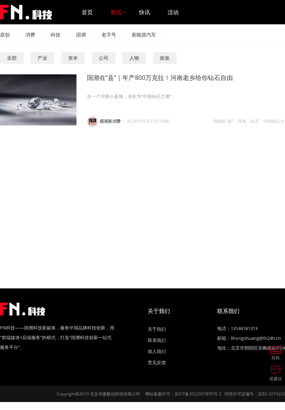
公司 (103, 58)
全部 (12, 58)
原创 (5, 34)
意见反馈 (157, 362)
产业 (42, 58)
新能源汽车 (144, 34)
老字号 (108, 34)
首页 (87, 12)
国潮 (81, 34)
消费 (30, 34)
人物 (134, 58)
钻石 (255, 121)
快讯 (144, 12)
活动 (173, 12)
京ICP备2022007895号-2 (197, 394)
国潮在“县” (223, 121)
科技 (55, 34)
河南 (242, 121)
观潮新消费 (110, 121)
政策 (165, 58)
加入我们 (157, 351)
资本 (73, 58)
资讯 (115, 12)
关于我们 (157, 329)
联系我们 (157, 340)
